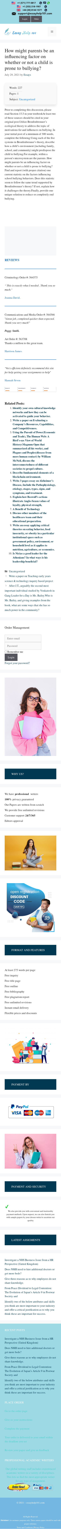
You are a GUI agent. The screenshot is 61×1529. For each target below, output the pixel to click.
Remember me (15, 651)
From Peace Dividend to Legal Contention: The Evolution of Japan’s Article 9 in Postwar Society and (30, 1292)
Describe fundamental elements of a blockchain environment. (33, 475)
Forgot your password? (17, 663)
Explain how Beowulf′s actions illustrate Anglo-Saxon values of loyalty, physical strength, (31, 501)
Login (24, 18)
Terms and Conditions (25, 1527)
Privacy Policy (39, 1527)
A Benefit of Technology (26, 509)
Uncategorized (27, 99)
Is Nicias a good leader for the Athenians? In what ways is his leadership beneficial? (30, 557)
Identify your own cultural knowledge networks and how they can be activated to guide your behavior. (34, 412)
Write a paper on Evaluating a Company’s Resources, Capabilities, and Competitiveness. (33, 424)
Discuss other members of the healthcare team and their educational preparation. (30, 517)
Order (36, 18)
